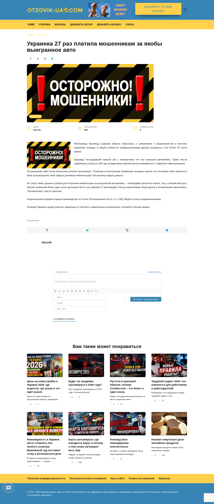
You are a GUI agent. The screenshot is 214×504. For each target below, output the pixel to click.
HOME (31, 24)
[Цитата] (80, 291)
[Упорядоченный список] (72, 291)
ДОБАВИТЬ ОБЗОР (81, 24)
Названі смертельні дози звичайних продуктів (167, 441)
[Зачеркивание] (68, 291)
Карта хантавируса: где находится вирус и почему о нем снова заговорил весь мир (85, 445)
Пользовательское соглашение (88, 478)
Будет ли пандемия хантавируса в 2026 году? (85, 383)
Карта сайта (117, 478)
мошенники (33, 220)
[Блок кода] (84, 291)
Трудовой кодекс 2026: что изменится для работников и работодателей (169, 385)
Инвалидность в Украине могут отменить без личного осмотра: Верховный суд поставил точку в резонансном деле (44, 446)
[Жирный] (55, 291)
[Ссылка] (88, 291)
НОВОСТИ (35, 116)
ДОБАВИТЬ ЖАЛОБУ (109, 24)
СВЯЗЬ (130, 24)
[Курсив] (60, 291)
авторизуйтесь (154, 272)
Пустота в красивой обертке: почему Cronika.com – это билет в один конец (127, 386)
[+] (96, 291)
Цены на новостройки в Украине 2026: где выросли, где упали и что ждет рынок (43, 386)
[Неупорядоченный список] (76, 291)
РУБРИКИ (44, 24)
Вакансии (164, 478)
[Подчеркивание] (64, 291)
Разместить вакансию (142, 478)
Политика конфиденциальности (46, 478)
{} (92, 291)
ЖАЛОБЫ (60, 24)
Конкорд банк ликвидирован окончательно (119, 443)
